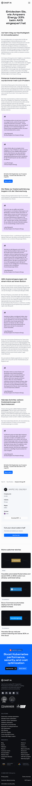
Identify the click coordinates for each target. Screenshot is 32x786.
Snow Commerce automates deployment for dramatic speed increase (12, 605)
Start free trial (16, 535)
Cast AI (3, 482)
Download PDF (15, 518)
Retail (3, 570)
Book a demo (8, 181)
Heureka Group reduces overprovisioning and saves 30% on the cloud (15, 633)
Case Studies (10, 482)
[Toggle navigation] (29, 2)
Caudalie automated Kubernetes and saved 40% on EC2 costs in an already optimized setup (15, 576)
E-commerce (5, 599)
